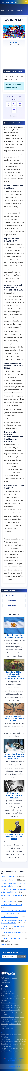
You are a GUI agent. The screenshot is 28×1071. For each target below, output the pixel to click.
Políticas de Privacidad (9, 978)
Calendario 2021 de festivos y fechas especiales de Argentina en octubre (14, 675)
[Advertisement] (14, 59)
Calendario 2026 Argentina (14, 1066)
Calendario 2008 (11, 605)
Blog (3, 1032)
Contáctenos (5, 983)
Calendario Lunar (7, 1028)
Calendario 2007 (11, 600)
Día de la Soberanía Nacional (11, 932)
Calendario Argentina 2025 (10, 1005)
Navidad (4, 944)
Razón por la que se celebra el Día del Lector (14, 836)
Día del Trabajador (7, 901)
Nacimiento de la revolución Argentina (14, 636)
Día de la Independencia (9, 917)
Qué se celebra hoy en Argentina (12, 1017)
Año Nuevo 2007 (14, 19)
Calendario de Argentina (9, 2)
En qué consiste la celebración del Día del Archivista (14, 718)
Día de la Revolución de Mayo (11, 905)
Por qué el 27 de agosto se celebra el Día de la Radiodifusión (14, 756)
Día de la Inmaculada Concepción (13, 938)
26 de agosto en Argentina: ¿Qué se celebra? (14, 795)
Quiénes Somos (6, 980)
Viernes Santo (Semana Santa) (11, 895)
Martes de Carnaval (8, 880)
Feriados (4, 1026)
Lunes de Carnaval (7, 877)
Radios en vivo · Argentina (10, 996)
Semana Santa (6, 991)
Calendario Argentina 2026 (10, 1007)
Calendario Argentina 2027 (10, 1010)
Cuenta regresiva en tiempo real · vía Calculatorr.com (14, 115)
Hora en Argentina (7, 994)
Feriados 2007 (10, 596)
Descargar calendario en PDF (11, 1019)
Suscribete (21, 956)
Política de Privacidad (8, 1003)
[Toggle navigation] (26, 2)
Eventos (4, 989)
